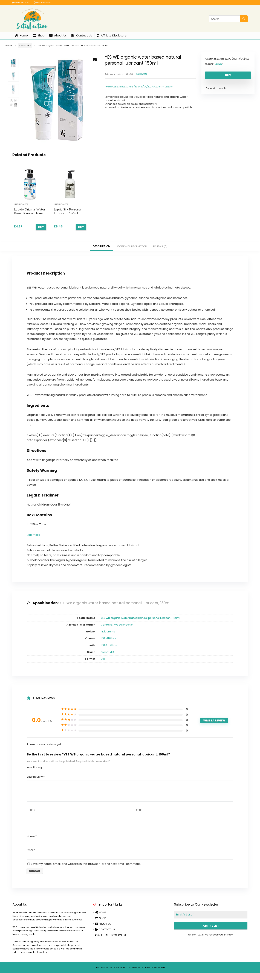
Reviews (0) (160, 246)
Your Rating (34, 767)
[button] (33, 535)
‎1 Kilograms (108, 631)
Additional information (131, 246)
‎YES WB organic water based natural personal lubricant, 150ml (140, 618)
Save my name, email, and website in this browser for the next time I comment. (86, 864)
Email (31, 850)
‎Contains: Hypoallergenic (117, 624)
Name (32, 836)
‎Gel (103, 659)
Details (168, 86)
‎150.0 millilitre (109, 645)
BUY (228, 75)
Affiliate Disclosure (113, 35)
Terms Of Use (22, 2)
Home (23, 35)
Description (101, 246)
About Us (60, 35)
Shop (41, 35)
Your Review (36, 777)
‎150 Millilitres (108, 638)
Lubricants (25, 45)
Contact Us (84, 35)
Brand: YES (107, 652)
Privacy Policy (43, 2)
